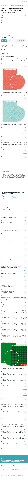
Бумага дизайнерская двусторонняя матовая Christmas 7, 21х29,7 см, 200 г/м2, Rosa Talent (12, 368)
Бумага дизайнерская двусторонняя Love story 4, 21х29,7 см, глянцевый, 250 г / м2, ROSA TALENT (13, 445)
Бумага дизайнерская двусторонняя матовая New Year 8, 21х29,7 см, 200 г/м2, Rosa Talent (12, 324)
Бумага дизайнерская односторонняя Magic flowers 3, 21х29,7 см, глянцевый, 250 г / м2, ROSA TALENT (14, 60)
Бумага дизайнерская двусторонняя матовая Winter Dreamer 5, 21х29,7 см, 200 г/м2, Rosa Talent (13, 413)
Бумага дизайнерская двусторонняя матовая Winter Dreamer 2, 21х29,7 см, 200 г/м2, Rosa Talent (13, 399)
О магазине (13, 465)
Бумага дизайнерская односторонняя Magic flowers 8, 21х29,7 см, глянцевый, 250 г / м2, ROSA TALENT (14, 124)
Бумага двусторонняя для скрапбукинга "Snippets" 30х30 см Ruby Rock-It (10, 267)
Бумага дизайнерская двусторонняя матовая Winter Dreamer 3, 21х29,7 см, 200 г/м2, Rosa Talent (13, 406)
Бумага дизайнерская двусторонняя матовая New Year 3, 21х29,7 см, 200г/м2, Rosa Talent (12, 374)
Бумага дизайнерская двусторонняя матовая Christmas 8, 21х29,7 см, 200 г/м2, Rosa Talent (12, 336)
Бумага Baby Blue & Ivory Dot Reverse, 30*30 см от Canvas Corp (8, 217)
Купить (3, 40)
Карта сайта (13, 472)
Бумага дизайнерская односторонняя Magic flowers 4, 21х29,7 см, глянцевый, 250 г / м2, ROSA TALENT (14, 92)
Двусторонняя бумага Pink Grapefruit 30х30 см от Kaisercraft (8, 273)
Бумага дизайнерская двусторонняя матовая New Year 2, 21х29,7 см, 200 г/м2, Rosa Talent (12, 330)
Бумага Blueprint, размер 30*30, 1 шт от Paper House (7, 292)
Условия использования (15, 469)
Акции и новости (3, 468)
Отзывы (2, 215)
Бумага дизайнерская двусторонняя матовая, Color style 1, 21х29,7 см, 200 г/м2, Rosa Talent (12, 432)
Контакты (13, 468)
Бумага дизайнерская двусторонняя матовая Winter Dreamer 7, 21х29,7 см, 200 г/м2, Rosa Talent (13, 426)
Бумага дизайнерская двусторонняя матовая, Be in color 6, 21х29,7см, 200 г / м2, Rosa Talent (12, 318)
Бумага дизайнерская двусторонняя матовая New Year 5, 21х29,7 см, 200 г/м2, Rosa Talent (12, 380)
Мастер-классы (3, 469)
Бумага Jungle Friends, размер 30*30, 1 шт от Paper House (8, 286)
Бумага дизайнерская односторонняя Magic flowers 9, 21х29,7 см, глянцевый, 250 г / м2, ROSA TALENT (14, 137)
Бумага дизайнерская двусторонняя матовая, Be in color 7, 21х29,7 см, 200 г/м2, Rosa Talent (12, 438)
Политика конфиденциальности (5, 472)
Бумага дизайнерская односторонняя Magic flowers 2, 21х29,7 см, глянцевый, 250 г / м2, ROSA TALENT (14, 144)
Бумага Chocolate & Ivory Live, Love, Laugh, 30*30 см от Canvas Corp (9, 230)
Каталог (2, 465)
